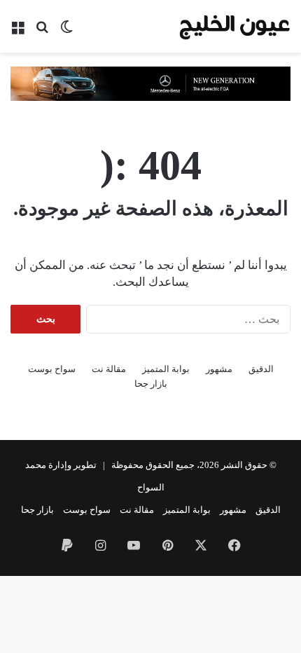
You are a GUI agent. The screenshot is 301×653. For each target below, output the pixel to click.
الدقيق (261, 369)
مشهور (219, 369)
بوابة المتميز (166, 369)
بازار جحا (150, 383)
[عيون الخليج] (234, 26)
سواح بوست (52, 369)
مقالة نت (109, 369)
